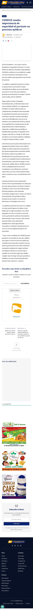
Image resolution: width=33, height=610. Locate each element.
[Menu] (30, 2)
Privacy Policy (14, 529)
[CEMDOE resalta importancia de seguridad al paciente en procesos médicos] (16, 53)
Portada (3, 10)
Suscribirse (25, 283)
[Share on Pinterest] (8, 41)
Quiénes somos (6, 6)
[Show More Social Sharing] (11, 41)
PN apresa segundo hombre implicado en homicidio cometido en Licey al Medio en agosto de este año (24, 334)
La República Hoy (18, 600)
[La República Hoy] (13, 2)
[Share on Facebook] (3, 41)
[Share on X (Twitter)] (6, 41)
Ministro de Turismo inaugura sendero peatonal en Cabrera (10, 332)
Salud (4, 16)
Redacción (9, 34)
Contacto (16, 6)
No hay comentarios (8, 37)
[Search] (27, 2)
